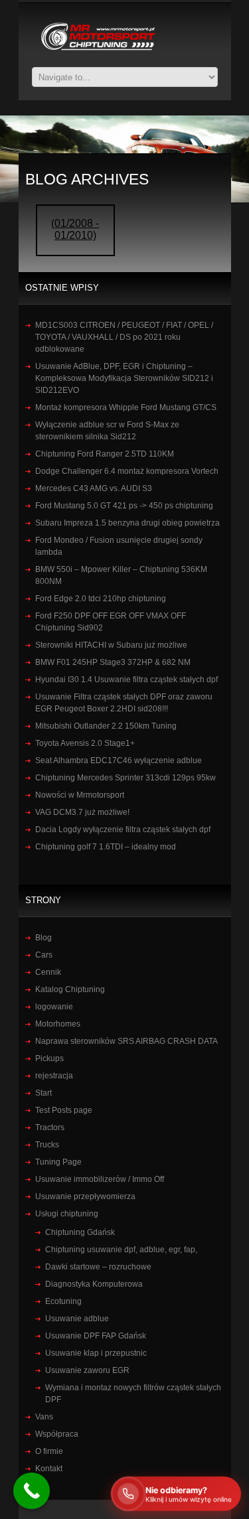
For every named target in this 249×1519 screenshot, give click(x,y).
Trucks (47, 1144)
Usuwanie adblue (77, 1318)
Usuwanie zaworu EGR (87, 1370)
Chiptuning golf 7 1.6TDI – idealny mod (105, 846)
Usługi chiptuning (66, 1213)
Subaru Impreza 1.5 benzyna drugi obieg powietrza (127, 523)
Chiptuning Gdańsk (80, 1232)
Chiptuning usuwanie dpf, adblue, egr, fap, (121, 1249)
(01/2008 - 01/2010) (75, 229)
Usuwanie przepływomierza (85, 1196)
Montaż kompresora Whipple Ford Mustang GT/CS (125, 407)
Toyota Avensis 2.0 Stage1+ (85, 743)
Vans (44, 1416)
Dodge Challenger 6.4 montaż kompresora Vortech (126, 471)
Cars (43, 955)
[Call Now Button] (31, 1491)
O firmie (49, 1451)
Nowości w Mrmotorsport (79, 795)
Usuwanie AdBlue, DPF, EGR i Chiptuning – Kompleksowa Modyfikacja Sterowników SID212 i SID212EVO (124, 378)
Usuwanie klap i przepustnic (96, 1353)
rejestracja (54, 1075)
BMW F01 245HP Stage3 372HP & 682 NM (113, 662)
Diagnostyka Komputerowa (94, 1284)
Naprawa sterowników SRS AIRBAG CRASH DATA (126, 1041)
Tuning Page (58, 1162)
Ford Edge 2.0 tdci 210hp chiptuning (100, 598)
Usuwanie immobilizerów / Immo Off (99, 1179)
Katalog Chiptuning (70, 989)
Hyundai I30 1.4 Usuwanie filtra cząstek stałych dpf (126, 679)
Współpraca (56, 1434)
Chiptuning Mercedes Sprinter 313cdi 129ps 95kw (125, 777)
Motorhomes (57, 1024)
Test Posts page (63, 1110)
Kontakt (48, 1468)
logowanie (54, 1006)
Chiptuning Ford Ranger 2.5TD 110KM (104, 454)
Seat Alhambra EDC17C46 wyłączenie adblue (118, 760)
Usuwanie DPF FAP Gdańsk (95, 1335)
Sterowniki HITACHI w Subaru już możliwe (111, 645)
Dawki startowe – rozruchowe (98, 1266)
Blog (43, 937)
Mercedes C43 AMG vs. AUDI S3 (93, 488)
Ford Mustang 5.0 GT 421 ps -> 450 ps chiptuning (124, 505)
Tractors (49, 1127)
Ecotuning (63, 1301)
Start (43, 1093)
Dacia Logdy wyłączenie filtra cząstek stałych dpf (122, 829)
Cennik (48, 972)
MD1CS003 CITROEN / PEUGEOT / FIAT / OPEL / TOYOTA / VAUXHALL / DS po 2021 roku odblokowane (124, 337)
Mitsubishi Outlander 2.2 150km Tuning (106, 726)
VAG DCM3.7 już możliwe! (82, 812)
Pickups (49, 1058)
